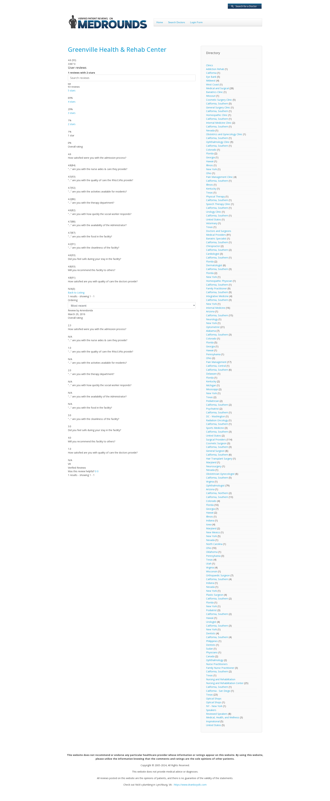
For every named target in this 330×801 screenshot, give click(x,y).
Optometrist (213, 327)
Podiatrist (211, 610)
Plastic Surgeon (214, 594)
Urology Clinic (213, 211)
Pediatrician (212, 401)
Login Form (196, 22)
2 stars (71, 124)
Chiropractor (213, 246)
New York (211, 169)
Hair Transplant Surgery (219, 458)
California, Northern (217, 493)
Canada (210, 656)
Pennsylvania (213, 354)
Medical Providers (216, 234)
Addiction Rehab (215, 69)
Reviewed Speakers (217, 713)
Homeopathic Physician (219, 280)
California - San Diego (218, 690)
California (211, 72)
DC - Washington (215, 416)
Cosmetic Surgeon (216, 443)
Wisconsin (211, 571)
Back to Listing (76, 292)
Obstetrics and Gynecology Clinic (224, 134)
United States (213, 219)
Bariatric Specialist (216, 238)
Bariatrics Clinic (214, 92)
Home (159, 22)
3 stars (71, 113)
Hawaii (209, 161)
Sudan (209, 648)
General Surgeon (215, 450)
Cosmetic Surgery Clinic (219, 99)
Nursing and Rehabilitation (220, 679)
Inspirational (213, 721)
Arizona (210, 311)
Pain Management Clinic (219, 177)
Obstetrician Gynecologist (220, 473)
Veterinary (211, 223)
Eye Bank (211, 76)
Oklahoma (212, 551)
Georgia (210, 157)
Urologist (211, 621)
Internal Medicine (215, 307)
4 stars (71, 101)
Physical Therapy (215, 196)
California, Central (216, 365)
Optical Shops (213, 698)
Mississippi (212, 389)
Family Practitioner (216, 288)
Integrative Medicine (217, 296)
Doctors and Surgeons (218, 231)
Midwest (211, 80)
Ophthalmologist (215, 485)
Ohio (208, 173)
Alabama (211, 330)
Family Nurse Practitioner (220, 667)
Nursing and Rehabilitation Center (224, 683)
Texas (209, 192)
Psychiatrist (212, 408)
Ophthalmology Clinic (218, 142)
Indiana (210, 520)
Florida (210, 153)
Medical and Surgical (217, 88)
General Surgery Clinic (218, 107)
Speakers (211, 710)
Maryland (211, 462)
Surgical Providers (216, 439)
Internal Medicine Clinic (219, 122)
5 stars (71, 90)
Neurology (212, 319)
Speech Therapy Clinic (218, 204)
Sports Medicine (215, 427)
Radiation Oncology (217, 420)
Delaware (211, 373)
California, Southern (217, 103)
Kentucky (211, 188)
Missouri (211, 95)
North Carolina (214, 544)
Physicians (212, 652)
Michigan (211, 385)
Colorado (211, 149)
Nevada (210, 130)
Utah (208, 563)
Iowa (209, 524)
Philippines (212, 641)
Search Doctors (176, 22)
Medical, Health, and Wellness (222, 717)
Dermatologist (214, 265)
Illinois (209, 165)
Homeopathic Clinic (217, 115)
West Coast (212, 84)
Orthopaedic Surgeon (218, 575)
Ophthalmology (214, 660)
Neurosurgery (213, 466)
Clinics (209, 65)
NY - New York (214, 706)
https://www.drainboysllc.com (190, 784)
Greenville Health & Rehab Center (117, 49)
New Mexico (213, 532)
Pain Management (216, 362)
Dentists (210, 633)
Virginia (210, 481)
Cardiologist (212, 253)
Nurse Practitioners (217, 664)
